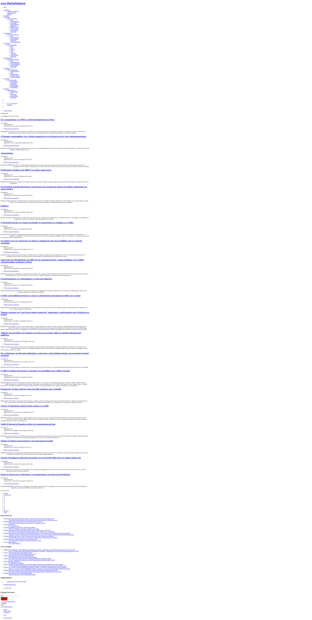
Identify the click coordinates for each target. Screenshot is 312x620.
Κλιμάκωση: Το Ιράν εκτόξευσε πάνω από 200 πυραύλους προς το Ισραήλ (31, 389)
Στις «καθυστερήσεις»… (15, 543)
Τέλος (5, 512)
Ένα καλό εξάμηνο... (14, 526)
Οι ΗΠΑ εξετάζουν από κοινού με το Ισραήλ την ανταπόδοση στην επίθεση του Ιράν (35, 371)
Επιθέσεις (5, 206)
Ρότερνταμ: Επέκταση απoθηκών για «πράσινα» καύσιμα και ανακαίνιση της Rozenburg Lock (33, 520)
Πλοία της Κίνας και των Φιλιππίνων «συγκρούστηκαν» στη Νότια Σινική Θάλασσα (35, 474)
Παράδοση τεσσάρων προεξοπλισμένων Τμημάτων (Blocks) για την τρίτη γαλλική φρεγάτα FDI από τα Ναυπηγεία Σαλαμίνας (41, 534)
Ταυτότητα (6, 612)
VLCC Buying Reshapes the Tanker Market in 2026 (22, 554)
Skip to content (8, 110)
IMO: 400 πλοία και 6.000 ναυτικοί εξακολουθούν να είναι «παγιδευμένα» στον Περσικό (32, 531)
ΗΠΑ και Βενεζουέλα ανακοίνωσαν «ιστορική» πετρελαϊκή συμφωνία (27, 523)
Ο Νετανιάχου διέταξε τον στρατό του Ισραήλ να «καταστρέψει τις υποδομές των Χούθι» (37, 223)
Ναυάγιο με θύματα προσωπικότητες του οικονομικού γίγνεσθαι (27, 441)
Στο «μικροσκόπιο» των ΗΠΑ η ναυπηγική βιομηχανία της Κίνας (28, 120)
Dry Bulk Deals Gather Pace (16, 563)
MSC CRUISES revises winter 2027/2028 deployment (23, 557)
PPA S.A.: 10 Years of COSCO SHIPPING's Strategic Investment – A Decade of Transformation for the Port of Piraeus (39, 568)
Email (2, 596)
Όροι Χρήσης (7, 611)
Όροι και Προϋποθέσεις (9, 601)
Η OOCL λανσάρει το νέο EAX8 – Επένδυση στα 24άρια (24, 529)
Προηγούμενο (7, 495)
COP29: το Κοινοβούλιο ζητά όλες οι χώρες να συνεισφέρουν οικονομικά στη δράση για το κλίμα (40, 296)
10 (4, 509)
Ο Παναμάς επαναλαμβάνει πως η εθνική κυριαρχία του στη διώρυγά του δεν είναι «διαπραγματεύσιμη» (44, 136)
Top (5, 615)
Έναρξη (6, 493)
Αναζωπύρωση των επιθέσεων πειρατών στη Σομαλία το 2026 (25, 540)
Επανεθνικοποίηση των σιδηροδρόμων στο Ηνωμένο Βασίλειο (26, 279)
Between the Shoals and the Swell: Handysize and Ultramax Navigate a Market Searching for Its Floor (35, 571)
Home (5, 609)
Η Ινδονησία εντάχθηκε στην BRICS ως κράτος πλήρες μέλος (26, 170)
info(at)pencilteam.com (10, 584)
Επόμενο (6, 511)
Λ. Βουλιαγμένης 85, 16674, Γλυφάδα (16, 581)
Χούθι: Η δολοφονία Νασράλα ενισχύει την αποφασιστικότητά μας (28, 424)
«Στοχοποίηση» (7, 153)
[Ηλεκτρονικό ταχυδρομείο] (11, 128)
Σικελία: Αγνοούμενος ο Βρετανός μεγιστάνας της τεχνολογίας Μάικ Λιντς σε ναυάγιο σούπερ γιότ (41, 458)
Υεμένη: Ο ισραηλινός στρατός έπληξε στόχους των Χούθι (25, 406)
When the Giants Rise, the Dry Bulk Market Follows (22, 574)
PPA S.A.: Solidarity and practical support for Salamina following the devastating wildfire (32, 560)
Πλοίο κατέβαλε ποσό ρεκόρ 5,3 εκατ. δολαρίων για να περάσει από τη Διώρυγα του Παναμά (33, 537)
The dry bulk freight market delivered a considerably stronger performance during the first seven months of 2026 (37, 566)
